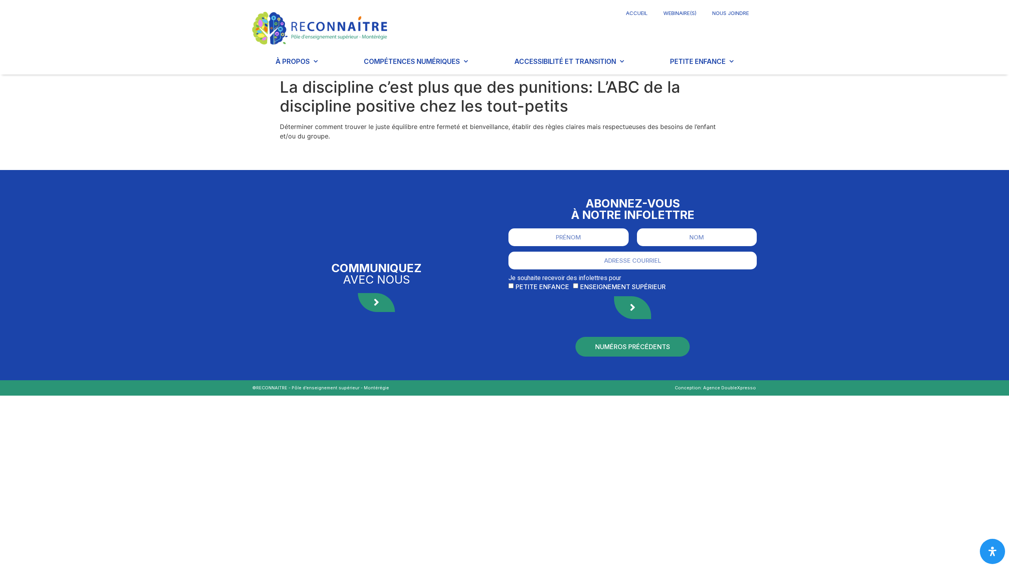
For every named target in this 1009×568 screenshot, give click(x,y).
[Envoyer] (632, 307)
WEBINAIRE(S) (679, 13)
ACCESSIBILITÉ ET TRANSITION (565, 61)
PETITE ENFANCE (698, 61)
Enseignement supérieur (623, 287)
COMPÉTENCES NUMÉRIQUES (412, 61)
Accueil (637, 13)
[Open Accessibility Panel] (992, 551)
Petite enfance (542, 287)
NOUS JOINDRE (730, 13)
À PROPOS (293, 61)
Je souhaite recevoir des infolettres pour (564, 278)
